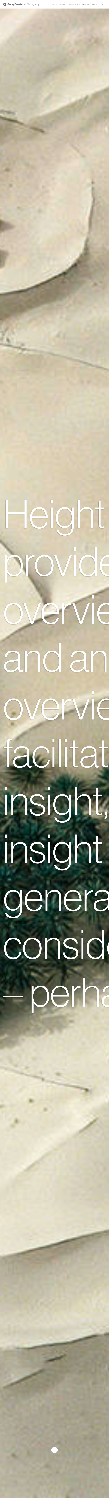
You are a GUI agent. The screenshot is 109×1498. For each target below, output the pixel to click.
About (84, 4)
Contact (95, 4)
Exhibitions (70, 4)
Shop (89, 4)
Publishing (62, 4)
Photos (54, 4)
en (102, 4)
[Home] (21, 4)
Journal (77, 4)
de (105, 4)
